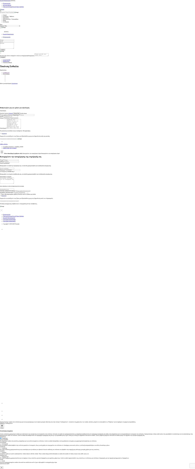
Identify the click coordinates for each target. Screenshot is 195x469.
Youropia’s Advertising (9, 221)
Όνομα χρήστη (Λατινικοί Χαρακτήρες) (10, 115)
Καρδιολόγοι (6, 61)
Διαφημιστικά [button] (3, 455)
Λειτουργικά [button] (3, 442)
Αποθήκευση (6, 72)
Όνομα (2, 160)
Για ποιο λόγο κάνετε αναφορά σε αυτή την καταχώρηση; (17, 55)
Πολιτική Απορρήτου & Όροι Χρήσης (13, 7)
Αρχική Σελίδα (6, 60)
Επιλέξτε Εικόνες (4, 113)
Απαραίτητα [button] (3, 436)
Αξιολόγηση (15, 83)
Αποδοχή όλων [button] (9, 423)
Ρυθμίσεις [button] (2, 423)
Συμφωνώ (4, 133)
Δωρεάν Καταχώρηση (5, 0)
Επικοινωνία (6, 3)
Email (1, 116)
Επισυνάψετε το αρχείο (5, 176)
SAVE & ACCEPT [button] (4, 463)
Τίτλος (2, 118)
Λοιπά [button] (1, 459)
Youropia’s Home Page (9, 219)
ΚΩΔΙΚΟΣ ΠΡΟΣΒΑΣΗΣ (7, 192)
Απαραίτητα (5, 438)
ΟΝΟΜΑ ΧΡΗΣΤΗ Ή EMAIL (8, 191)
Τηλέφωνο (3, 170)
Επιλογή (11, 113)
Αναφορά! (3, 57)
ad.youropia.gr (7, 5)
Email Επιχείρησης (25, 164)
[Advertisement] (45, 95)
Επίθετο (2, 161)
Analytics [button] (2, 451)
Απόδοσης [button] (2, 446)
